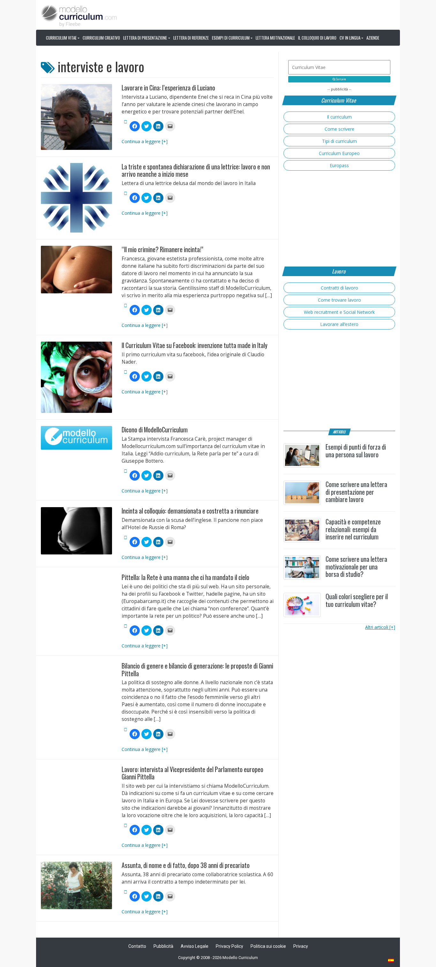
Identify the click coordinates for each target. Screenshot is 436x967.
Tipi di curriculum (339, 141)
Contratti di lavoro (339, 288)
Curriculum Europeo (339, 153)
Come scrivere (339, 129)
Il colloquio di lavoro (317, 38)
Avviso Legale (194, 946)
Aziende (372, 38)
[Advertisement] (339, 218)
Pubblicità (163, 946)
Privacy (300, 946)
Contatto (137, 946)
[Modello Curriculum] (79, 15)
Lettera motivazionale (275, 38)
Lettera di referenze (191, 38)
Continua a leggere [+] (145, 141)
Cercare (340, 79)
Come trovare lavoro (339, 300)
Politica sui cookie (268, 946)
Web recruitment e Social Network (339, 312)
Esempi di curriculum (231, 38)
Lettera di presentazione (145, 38)
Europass (339, 165)
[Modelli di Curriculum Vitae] (391, 960)
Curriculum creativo (101, 38)
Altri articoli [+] (380, 627)
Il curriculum (339, 117)
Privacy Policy (229, 946)
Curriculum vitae (61, 38)
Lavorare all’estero (339, 324)
